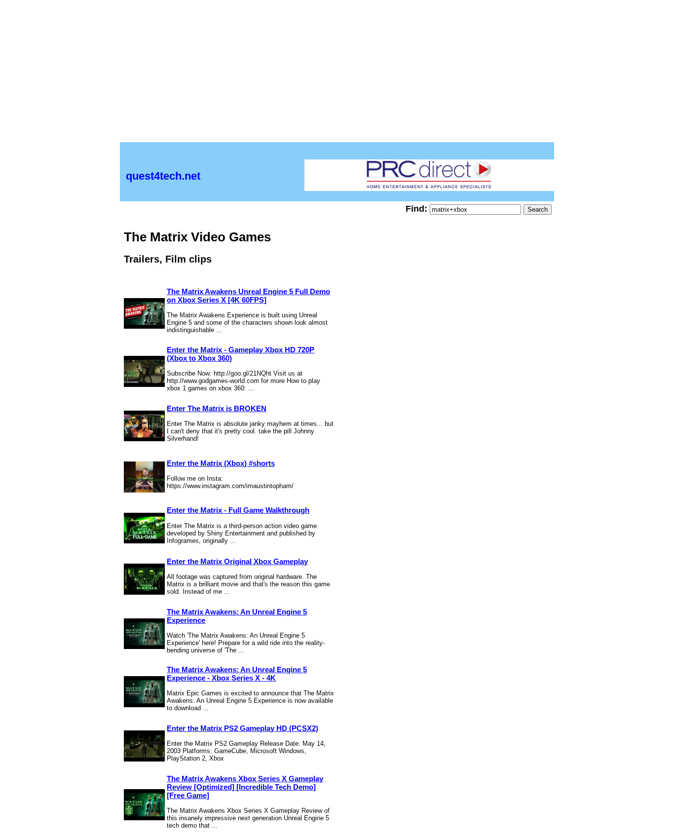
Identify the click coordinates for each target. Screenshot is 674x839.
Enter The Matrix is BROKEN (216, 408)
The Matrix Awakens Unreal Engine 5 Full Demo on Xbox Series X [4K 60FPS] (248, 295)
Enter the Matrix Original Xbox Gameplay (237, 561)
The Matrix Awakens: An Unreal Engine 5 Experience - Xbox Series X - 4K (237, 673)
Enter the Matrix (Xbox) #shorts (221, 463)
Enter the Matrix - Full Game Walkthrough (238, 510)
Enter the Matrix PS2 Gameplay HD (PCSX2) (242, 728)
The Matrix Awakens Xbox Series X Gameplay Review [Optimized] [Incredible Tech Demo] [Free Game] (245, 787)
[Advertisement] (337, 73)
